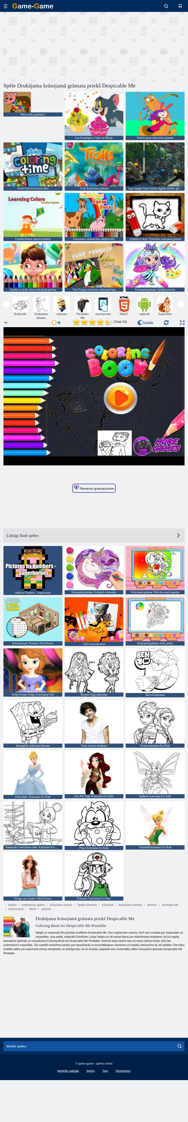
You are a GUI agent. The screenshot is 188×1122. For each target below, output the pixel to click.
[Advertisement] (48, 46)
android (46, 909)
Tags (105, 1071)
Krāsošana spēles (60, 905)
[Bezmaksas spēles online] (32, 5)
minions (152, 905)
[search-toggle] (166, 6)
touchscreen (16, 909)
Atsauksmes (123, 1071)
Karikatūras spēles (33, 905)
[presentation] (6, 304)
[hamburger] (5, 6)
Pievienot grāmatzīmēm (96, 488)
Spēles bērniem (87, 905)
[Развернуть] (182, 323)
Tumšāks (147, 322)
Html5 (32, 909)
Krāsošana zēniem (130, 905)
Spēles (12, 905)
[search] (180, 1046)
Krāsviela (107, 905)
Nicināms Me (169, 905)
